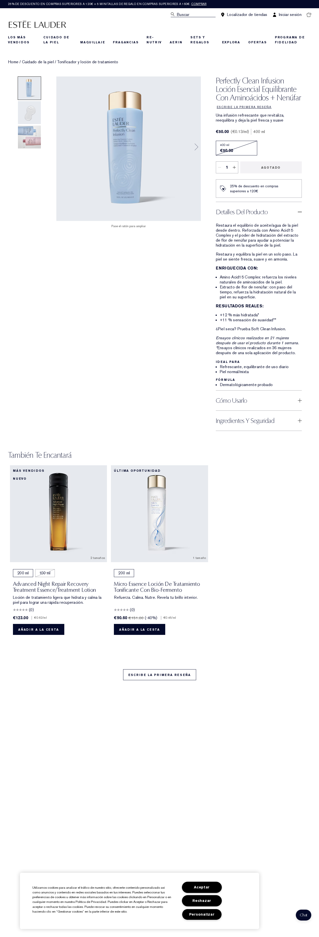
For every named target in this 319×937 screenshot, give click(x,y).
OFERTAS (257, 42)
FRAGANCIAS (126, 42)
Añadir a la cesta (38, 630)
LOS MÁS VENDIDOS (18, 39)
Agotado (271, 168)
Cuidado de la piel (38, 62)
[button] (304, 915)
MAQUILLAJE (92, 42)
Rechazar (201, 900)
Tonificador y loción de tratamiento (87, 62)
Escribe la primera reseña (159, 675)
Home (13, 62)
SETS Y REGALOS (199, 39)
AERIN (176, 42)
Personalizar (202, 914)
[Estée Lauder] (37, 24)
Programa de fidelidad (290, 39)
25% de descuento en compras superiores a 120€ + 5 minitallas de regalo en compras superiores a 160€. (107, 4)
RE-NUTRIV (154, 39)
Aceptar (202, 887)
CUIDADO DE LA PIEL (56, 39)
